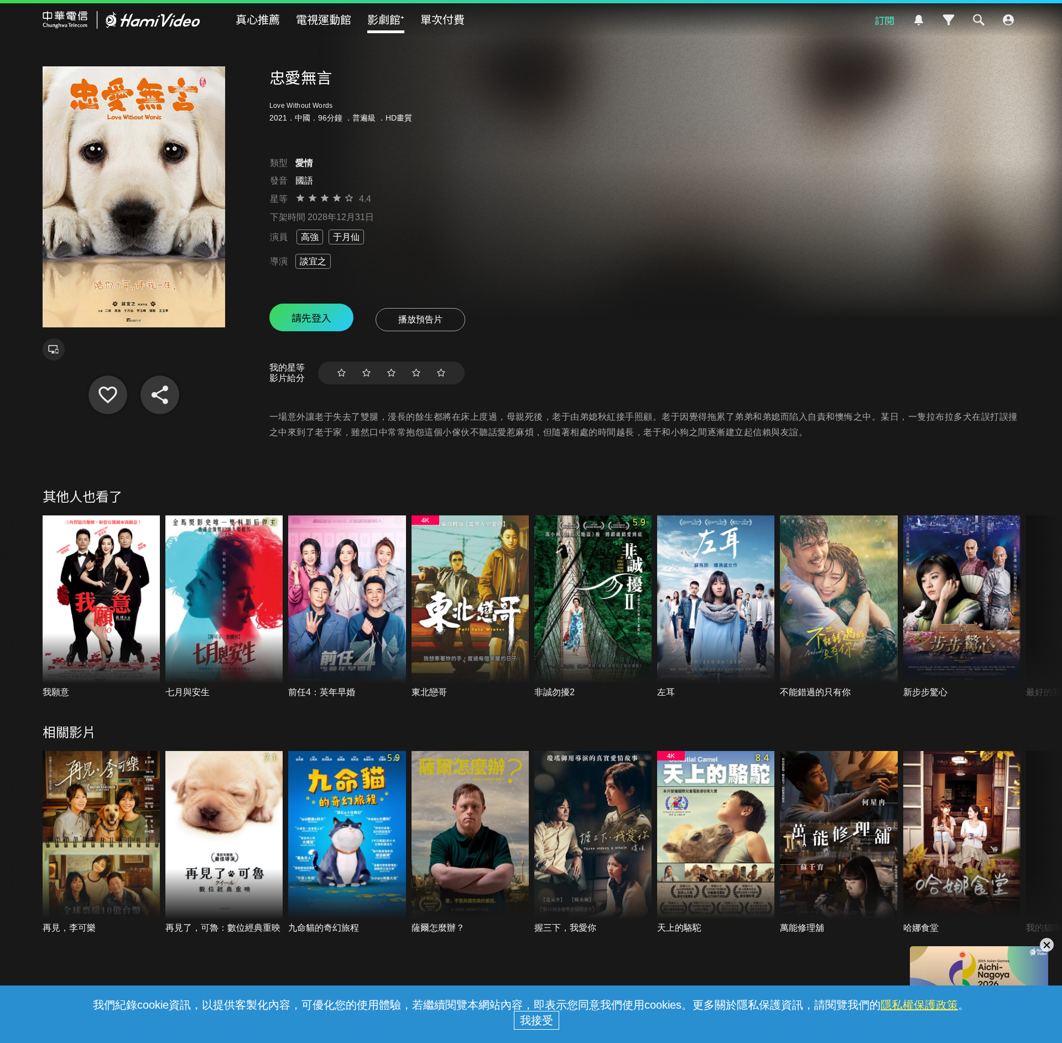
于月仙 (346, 237)
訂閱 (884, 20)
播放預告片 (420, 319)
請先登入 (311, 317)
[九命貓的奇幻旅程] (346, 842)
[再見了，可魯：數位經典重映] (224, 842)
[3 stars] (391, 373)
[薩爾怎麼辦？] (470, 842)
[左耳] (715, 606)
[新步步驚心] (962, 606)
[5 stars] (441, 373)
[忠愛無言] (107, 395)
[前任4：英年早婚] (346, 606)
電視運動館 (323, 19)
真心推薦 (258, 19)
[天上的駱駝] (715, 842)
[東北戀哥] (470, 606)
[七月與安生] (224, 606)
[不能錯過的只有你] (838, 606)
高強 (310, 237)
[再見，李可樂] (101, 842)
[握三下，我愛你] (593, 842)
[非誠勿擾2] (593, 606)
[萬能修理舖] (838, 842)
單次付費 (442, 19)
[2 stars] (366, 373)
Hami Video (121, 19)
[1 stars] (341, 373)
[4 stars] (416, 373)
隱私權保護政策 (919, 1005)
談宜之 (313, 261)
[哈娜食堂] (962, 842)
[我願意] (101, 606)
